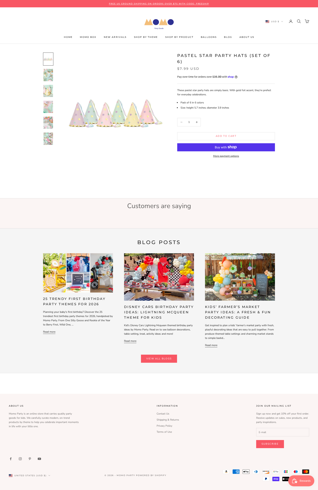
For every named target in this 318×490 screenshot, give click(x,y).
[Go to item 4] (48, 106)
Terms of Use (164, 432)
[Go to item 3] (48, 91)
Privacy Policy (164, 426)
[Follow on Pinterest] (30, 459)
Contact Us (163, 413)
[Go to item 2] (48, 75)
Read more (49, 332)
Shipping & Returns (168, 419)
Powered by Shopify (151, 475)
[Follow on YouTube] (39, 459)
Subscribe (270, 444)
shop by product (179, 37)
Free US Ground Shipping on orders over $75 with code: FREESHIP (159, 3)
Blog (228, 37)
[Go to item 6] (48, 138)
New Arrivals (115, 37)
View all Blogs (159, 358)
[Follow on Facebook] (11, 459)
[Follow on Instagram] (20, 459)
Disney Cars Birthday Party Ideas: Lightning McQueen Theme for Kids (159, 312)
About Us (246, 37)
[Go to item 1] (48, 59)
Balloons (209, 37)
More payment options (226, 156)
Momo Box (88, 37)
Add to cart (226, 136)
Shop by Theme (146, 37)
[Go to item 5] (48, 122)
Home (68, 37)
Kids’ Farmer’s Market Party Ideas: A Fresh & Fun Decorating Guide (238, 312)
